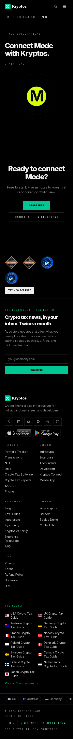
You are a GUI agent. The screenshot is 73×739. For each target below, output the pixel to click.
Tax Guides (12, 514)
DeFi (8, 468)
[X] (9, 422)
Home (8, 17)
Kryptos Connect (51, 474)
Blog (8, 508)
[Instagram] (58, 422)
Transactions (13, 457)
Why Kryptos (48, 508)
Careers (45, 514)
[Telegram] (38, 422)
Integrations (26, 17)
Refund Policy (14, 574)
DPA (7, 586)
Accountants (48, 463)
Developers (48, 468)
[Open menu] (64, 6)
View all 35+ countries (21, 683)
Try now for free (19, 290)
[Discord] (48, 422)
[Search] (55, 6)
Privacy (10, 563)
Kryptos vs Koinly (16, 531)
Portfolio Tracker (16, 451)
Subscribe (36, 370)
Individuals (47, 451)
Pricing (9, 491)
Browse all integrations (36, 217)
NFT (8, 463)
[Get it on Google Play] (46, 433)
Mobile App (47, 480)
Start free (36, 205)
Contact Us (47, 525)
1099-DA (10, 485)
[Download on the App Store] (18, 433)
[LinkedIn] (19, 422)
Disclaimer (11, 580)
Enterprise (46, 457)
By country (12, 525)
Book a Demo (49, 519)
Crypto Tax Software (19, 474)
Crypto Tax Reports (18, 480)
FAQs (8, 546)
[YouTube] (28, 422)
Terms (9, 569)
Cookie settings (19, 716)
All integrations (23, 33)
